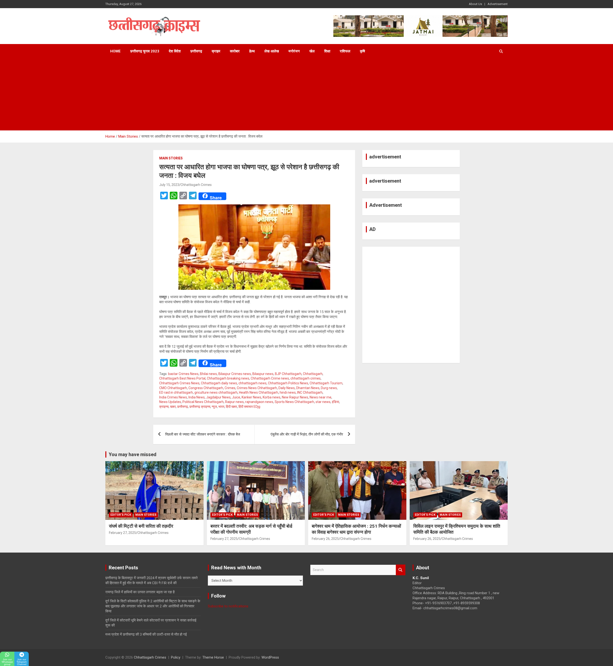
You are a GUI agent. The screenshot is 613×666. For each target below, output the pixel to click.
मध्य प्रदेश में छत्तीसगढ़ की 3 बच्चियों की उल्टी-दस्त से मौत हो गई (146, 634)
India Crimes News (173, 397)
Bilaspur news (262, 374)
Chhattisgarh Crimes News (179, 383)
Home (115, 51)
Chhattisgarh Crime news (270, 378)
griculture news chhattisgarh (216, 392)
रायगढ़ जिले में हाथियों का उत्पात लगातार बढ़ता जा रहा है (140, 592)
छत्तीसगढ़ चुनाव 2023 (144, 51)
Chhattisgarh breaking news (228, 378)
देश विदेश (175, 51)
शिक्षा (327, 51)
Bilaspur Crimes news (234, 374)
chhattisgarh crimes (305, 378)
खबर (173, 407)
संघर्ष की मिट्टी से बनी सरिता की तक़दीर (141, 526)
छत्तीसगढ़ (196, 51)
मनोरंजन (294, 51)
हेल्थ (252, 51)
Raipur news (234, 402)
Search (400, 570)
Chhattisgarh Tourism (326, 383)
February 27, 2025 (122, 533)
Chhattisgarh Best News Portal (182, 378)
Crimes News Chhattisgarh (257, 388)
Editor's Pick (120, 514)
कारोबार (235, 51)
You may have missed (132, 454)
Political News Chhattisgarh (203, 402)
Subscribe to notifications (228, 606)
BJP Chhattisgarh (288, 374)
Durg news (329, 388)
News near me (320, 397)
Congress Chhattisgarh (205, 388)
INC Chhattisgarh (310, 392)
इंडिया (335, 402)
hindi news (288, 392)
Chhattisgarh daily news (219, 383)
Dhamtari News (307, 388)
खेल (312, 51)
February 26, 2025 (325, 539)
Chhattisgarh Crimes (196, 185)
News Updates (170, 402)
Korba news (271, 397)
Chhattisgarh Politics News (288, 383)
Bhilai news (208, 374)
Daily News (286, 388)
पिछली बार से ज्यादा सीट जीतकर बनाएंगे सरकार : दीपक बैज (202, 434)
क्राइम (216, 51)
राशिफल (345, 51)
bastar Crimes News (183, 374)
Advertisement (498, 4)
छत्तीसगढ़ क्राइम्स (199, 407)
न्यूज (214, 407)
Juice (236, 397)
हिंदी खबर (231, 407)
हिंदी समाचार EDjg (249, 407)
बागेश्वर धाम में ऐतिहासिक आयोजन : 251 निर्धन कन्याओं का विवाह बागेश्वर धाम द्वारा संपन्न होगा (356, 529)
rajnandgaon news (259, 402)
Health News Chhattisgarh (258, 392)
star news (323, 402)
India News (196, 397)
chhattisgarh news (252, 383)
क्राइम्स (164, 407)
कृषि (362, 51)
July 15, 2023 (169, 185)
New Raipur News (295, 397)
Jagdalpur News (218, 397)
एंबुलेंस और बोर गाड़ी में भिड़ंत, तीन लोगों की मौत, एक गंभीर (307, 434)
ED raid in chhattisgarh (176, 392)
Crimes (230, 388)
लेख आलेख (271, 51)
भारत (221, 407)
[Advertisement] (306, 94)
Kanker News (251, 397)
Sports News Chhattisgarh (294, 402)
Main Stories (171, 158)
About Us (475, 4)
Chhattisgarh (313, 374)
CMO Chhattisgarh (173, 388)
